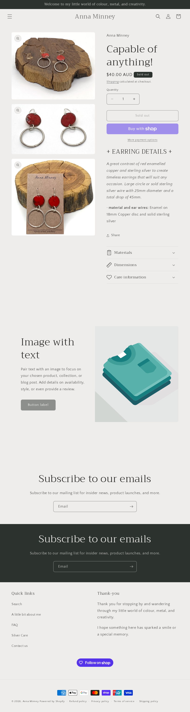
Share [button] (115, 235)
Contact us (20, 646)
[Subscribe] (131, 506)
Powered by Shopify (52, 701)
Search (17, 604)
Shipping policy (148, 701)
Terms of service (124, 701)
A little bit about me (26, 615)
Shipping (113, 81)
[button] (10, 16)
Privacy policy (100, 701)
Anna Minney (31, 701)
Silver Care (20, 635)
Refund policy (78, 701)
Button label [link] (38, 405)
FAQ (15, 625)
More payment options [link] (143, 139)
